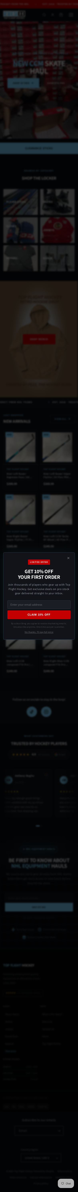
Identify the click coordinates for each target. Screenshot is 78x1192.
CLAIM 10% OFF (39, 614)
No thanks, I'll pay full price (39, 632)
